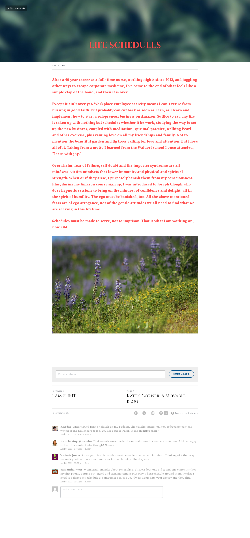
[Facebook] (136, 413)
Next (129, 391)
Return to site (17, 8)
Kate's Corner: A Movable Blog (156, 398)
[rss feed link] (166, 413)
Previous (59, 391)
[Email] (161, 413)
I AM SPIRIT (64, 396)
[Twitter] (144, 413)
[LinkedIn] (152, 413)
